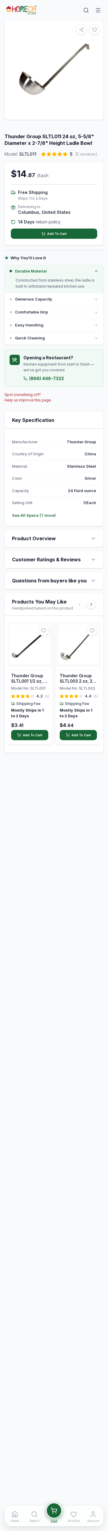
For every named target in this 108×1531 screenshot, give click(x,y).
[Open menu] (98, 10)
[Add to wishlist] (43, 630)
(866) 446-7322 (46, 378)
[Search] (86, 10)
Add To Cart (57, 234)
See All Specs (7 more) (34, 515)
